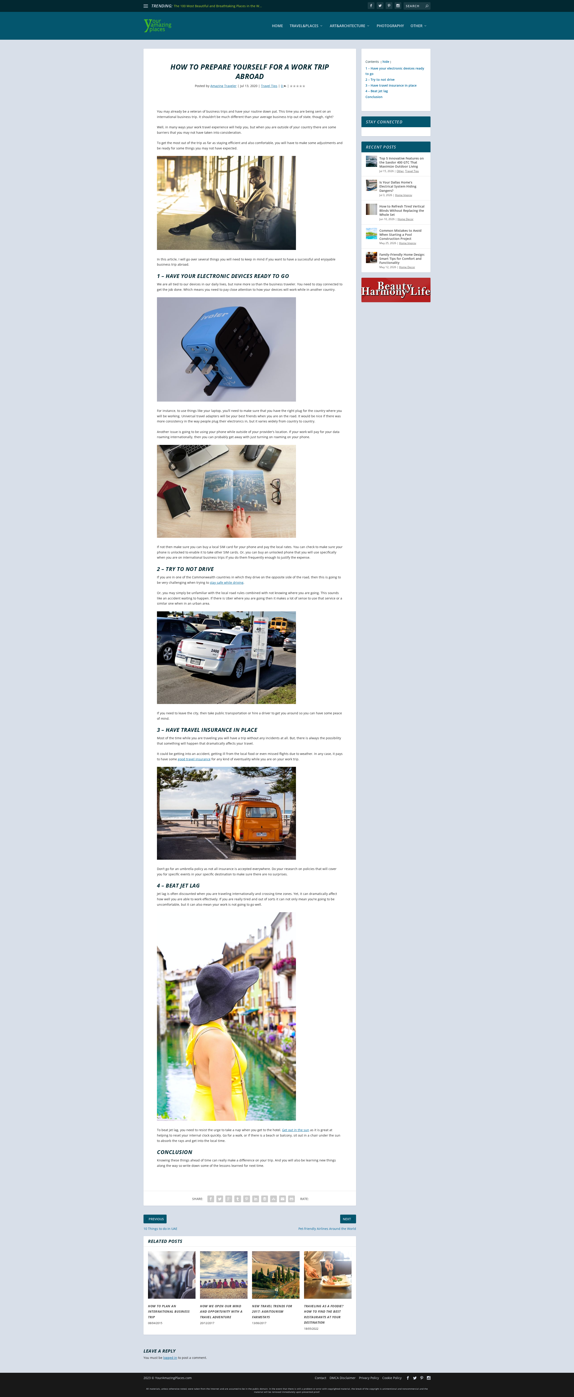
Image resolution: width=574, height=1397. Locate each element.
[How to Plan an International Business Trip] (172, 1275)
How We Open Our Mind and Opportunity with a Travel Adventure (221, 1311)
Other (416, 26)
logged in (170, 1357)
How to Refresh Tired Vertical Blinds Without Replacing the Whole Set (401, 210)
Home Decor (405, 219)
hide (386, 61)
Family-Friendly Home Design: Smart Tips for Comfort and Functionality (402, 258)
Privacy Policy (369, 1378)
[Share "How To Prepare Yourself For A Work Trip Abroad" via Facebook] (210, 1198)
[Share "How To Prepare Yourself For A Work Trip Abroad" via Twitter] (219, 1198)
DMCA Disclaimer (343, 1378)
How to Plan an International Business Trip (168, 1311)
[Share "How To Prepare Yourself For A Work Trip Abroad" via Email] (282, 1198)
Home (277, 26)
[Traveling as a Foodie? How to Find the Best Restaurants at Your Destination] (328, 1275)
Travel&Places (304, 26)
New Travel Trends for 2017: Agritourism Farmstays (272, 1311)
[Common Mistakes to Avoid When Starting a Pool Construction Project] (371, 233)
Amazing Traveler (223, 86)
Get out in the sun (295, 1130)
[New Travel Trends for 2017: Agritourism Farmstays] (276, 1275)
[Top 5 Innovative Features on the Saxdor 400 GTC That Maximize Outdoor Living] (371, 161)
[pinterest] (389, 5)
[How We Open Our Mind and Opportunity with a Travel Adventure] (224, 1275)
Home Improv (403, 195)
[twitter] (380, 5)
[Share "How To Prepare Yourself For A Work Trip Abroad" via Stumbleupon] (273, 1198)
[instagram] (398, 5)
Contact (320, 1378)
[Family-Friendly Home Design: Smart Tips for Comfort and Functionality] (371, 257)
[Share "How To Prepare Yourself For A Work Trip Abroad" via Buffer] (264, 1198)
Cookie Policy (392, 1378)
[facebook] (371, 5)
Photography (390, 26)
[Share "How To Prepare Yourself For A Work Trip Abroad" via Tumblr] (237, 1198)
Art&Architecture (347, 26)
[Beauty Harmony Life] (395, 301)
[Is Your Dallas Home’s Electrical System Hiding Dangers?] (371, 185)
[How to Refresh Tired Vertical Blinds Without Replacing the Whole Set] (371, 209)
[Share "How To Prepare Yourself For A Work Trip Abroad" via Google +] (228, 1198)
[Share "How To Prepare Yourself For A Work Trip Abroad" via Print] (291, 1198)
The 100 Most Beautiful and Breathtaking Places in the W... (218, 6)
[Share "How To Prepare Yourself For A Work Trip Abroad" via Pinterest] (246, 1198)
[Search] (427, 6)
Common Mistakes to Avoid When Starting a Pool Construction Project (400, 234)
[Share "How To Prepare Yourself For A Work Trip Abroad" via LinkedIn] (255, 1198)
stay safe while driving (227, 582)
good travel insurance (194, 759)
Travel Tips (269, 86)
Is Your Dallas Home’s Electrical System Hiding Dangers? (397, 186)
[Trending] (146, 6)
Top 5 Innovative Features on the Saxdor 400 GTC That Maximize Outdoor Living (401, 162)
